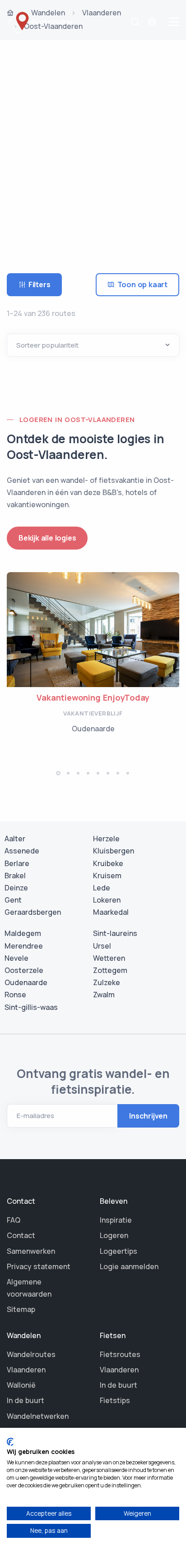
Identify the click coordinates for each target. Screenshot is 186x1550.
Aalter (15, 839)
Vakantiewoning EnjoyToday (93, 697)
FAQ (13, 1220)
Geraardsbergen (33, 912)
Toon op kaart (142, 284)
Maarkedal (111, 912)
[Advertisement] (93, 144)
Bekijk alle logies (47, 538)
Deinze (16, 888)
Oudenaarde (26, 982)
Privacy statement (38, 1266)
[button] (58, 773)
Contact (21, 1235)
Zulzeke (106, 982)
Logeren (114, 1235)
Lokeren (107, 900)
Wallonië (21, 1385)
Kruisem (107, 875)
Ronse (15, 995)
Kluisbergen (113, 851)
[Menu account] (153, 22)
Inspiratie (116, 1220)
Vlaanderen (26, 1370)
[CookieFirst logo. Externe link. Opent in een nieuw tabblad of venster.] (10, 1442)
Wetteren (109, 958)
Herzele (106, 839)
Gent (13, 900)
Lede (101, 888)
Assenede (22, 851)
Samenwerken (31, 1251)
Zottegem (110, 970)
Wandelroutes (31, 1354)
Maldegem (23, 933)
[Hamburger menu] (173, 22)
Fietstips (115, 1400)
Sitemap (21, 1309)
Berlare (17, 863)
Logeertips (118, 1251)
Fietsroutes (120, 1354)
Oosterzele (24, 970)
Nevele (16, 958)
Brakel (15, 875)
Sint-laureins (115, 933)
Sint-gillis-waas (31, 1007)
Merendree (24, 946)
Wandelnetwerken (38, 1416)
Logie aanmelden (129, 1266)
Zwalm (104, 995)
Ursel (102, 946)
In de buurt (25, 1400)
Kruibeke (108, 863)
